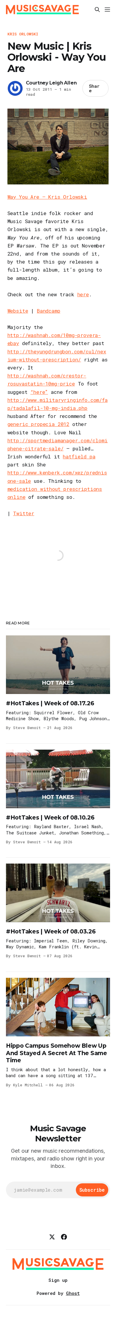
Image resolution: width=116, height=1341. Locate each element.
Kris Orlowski (22, 34)
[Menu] (107, 9)
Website (17, 310)
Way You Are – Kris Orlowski (47, 196)
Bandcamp (48, 310)
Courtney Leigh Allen (51, 83)
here (83, 294)
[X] (52, 1237)
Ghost (73, 1293)
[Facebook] (64, 1237)
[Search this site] (97, 9)
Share (94, 88)
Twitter (23, 513)
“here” (39, 391)
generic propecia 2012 (38, 424)
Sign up (58, 1280)
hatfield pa (79, 456)
